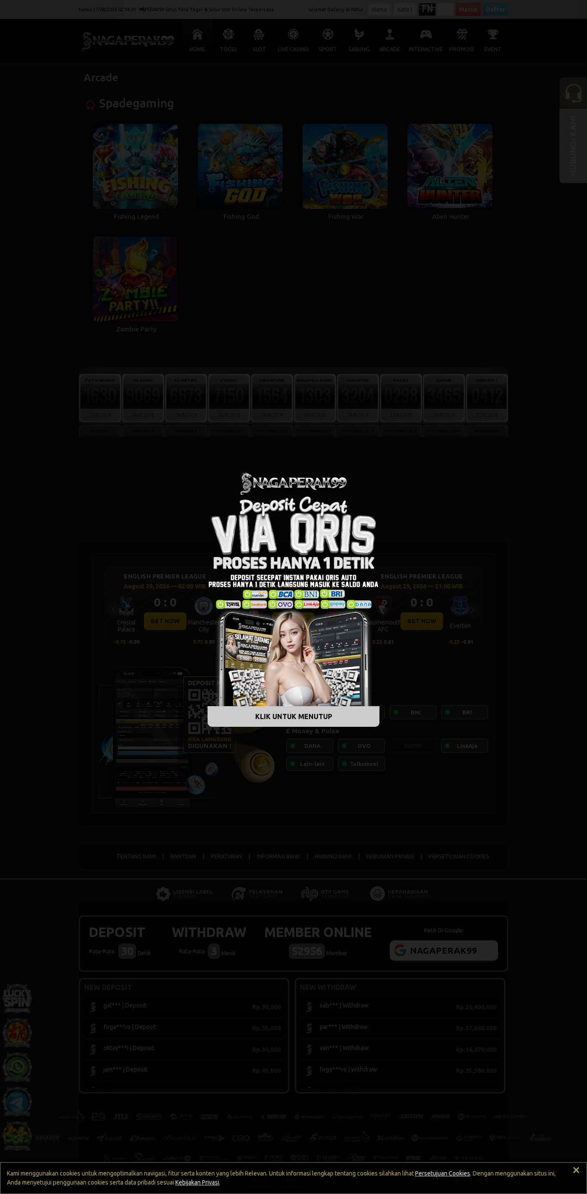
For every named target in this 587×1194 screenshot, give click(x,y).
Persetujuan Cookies (442, 1173)
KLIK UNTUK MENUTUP (293, 716)
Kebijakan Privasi (197, 1182)
